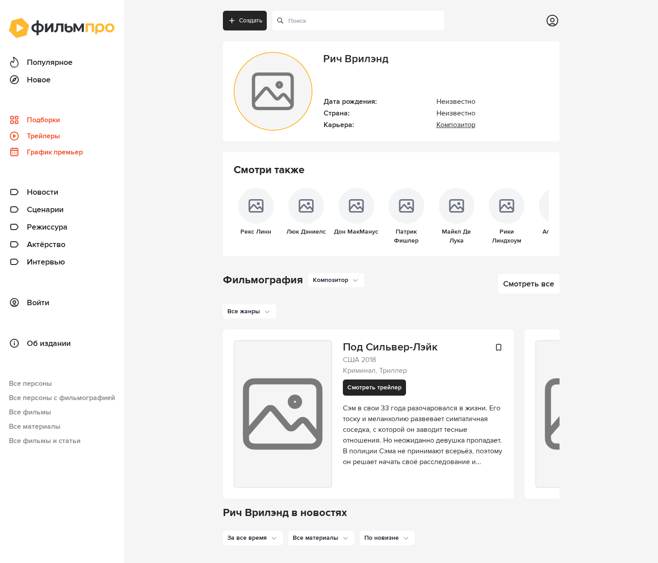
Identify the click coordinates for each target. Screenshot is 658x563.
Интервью (46, 262)
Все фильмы (30, 412)
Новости (42, 192)
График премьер (55, 152)
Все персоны (30, 383)
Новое (39, 80)
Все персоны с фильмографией (62, 397)
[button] (253, 538)
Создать (250, 20)
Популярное (50, 62)
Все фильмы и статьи (45, 440)
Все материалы (34, 426)
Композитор (455, 124)
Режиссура (47, 227)
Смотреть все (528, 284)
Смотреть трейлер (374, 387)
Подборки (43, 119)
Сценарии (45, 209)
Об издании (49, 343)
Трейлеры (43, 136)
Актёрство (46, 244)
